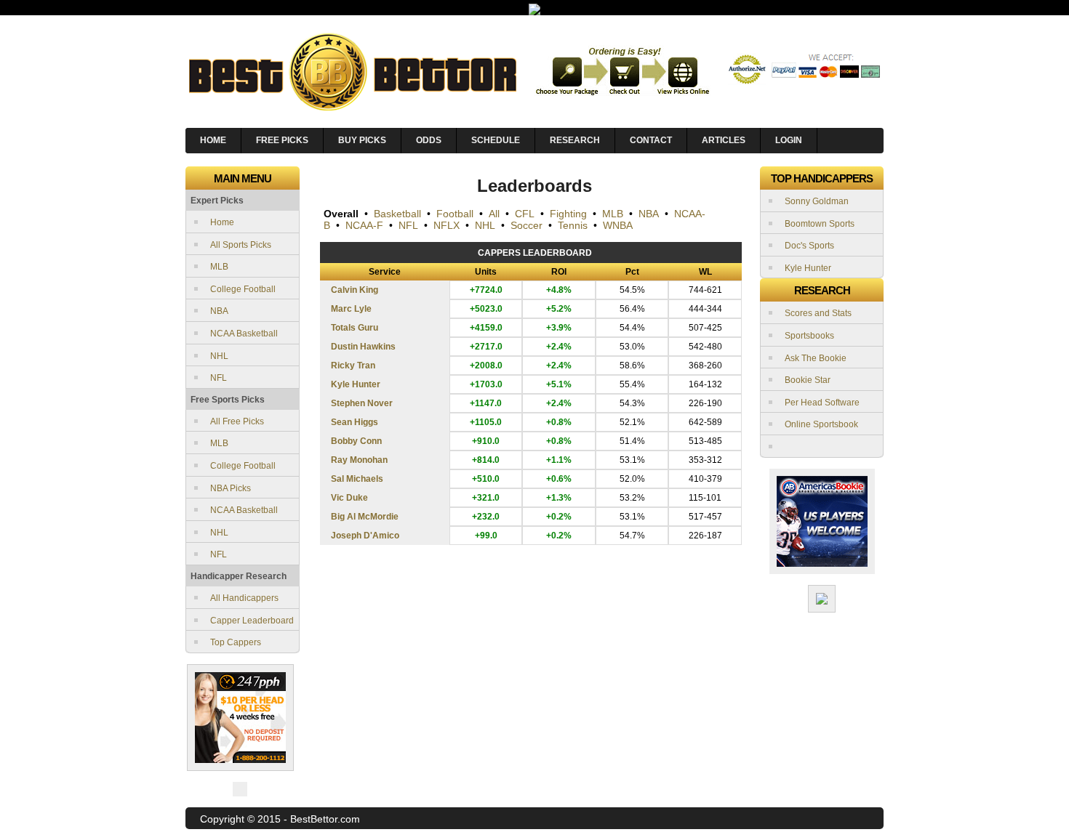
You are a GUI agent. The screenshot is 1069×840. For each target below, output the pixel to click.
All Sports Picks (240, 245)
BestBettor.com (325, 819)
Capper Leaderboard (252, 620)
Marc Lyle (351, 309)
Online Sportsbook (821, 424)
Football (454, 213)
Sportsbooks (809, 336)
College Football (243, 289)
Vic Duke (349, 498)
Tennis (573, 225)
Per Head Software (822, 402)
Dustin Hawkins (363, 347)
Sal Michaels (357, 479)
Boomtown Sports (819, 224)
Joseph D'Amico (365, 535)
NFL (218, 378)
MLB (219, 267)
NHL (219, 356)
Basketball (397, 213)
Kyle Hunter (355, 384)
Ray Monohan (359, 460)
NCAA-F (364, 225)
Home (222, 222)
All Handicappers (244, 598)
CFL (524, 213)
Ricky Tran (353, 365)
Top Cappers (235, 642)
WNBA (618, 225)
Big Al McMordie (365, 517)
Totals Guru (354, 328)
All (494, 213)
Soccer (526, 225)
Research (575, 140)
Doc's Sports (809, 246)
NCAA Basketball (244, 333)
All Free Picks (237, 421)
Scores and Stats (818, 313)
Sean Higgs (354, 422)
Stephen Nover (362, 403)
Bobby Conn (356, 441)
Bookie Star (807, 380)
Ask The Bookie (815, 358)
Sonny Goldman (817, 201)
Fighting (568, 213)
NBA (219, 311)
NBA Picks (230, 488)
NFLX (446, 225)
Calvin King (354, 290)
